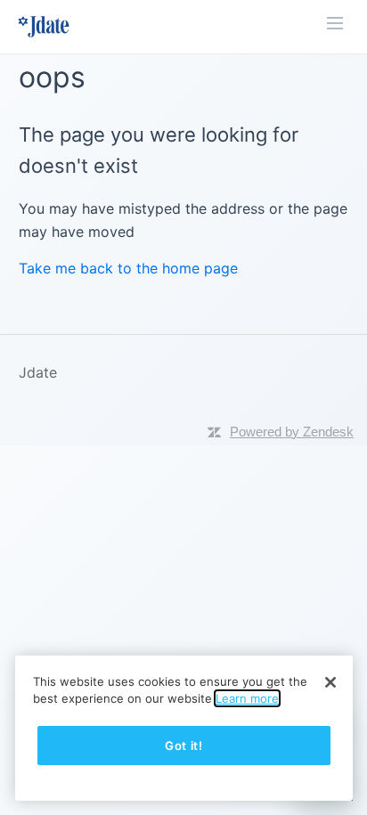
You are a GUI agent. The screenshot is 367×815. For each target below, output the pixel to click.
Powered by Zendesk (292, 431)
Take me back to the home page (128, 268)
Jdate (38, 372)
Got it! (184, 745)
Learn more (247, 698)
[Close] (330, 682)
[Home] (43, 26)
